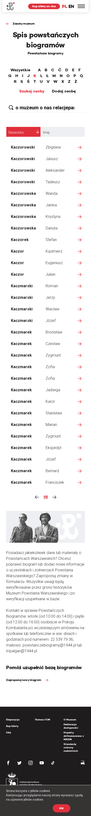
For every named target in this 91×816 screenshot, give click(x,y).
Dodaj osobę (64, 91)
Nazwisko (16, 132)
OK (61, 808)
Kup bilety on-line (44, 6)
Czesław (53, 343)
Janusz (52, 159)
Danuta (52, 228)
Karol (50, 401)
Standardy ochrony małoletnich (71, 747)
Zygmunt (53, 355)
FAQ (8, 732)
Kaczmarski (22, 286)
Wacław (52, 309)
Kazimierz (54, 251)
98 (45, 497)
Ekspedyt (53, 447)
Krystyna (53, 216)
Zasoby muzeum (24, 23)
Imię (46, 132)
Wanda (52, 193)
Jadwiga (53, 390)
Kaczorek (20, 239)
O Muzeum (70, 719)
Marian (51, 424)
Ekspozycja (12, 719)
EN (71, 6)
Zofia (50, 367)
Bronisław (54, 332)
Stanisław (54, 413)
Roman (52, 286)
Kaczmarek (21, 332)
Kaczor (17, 251)
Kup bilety (12, 726)
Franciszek (55, 482)
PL (64, 6)
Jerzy (50, 297)
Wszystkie (20, 70)
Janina (51, 205)
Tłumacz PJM (42, 719)
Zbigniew (53, 147)
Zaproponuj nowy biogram (24, 680)
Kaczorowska (23, 193)
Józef (51, 320)
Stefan (51, 239)
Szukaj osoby (31, 91)
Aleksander (55, 170)
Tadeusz (53, 182)
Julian (50, 274)
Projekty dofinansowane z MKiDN (74, 736)
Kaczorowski (23, 147)
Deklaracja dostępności (71, 726)
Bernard (52, 471)
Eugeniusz (54, 263)
